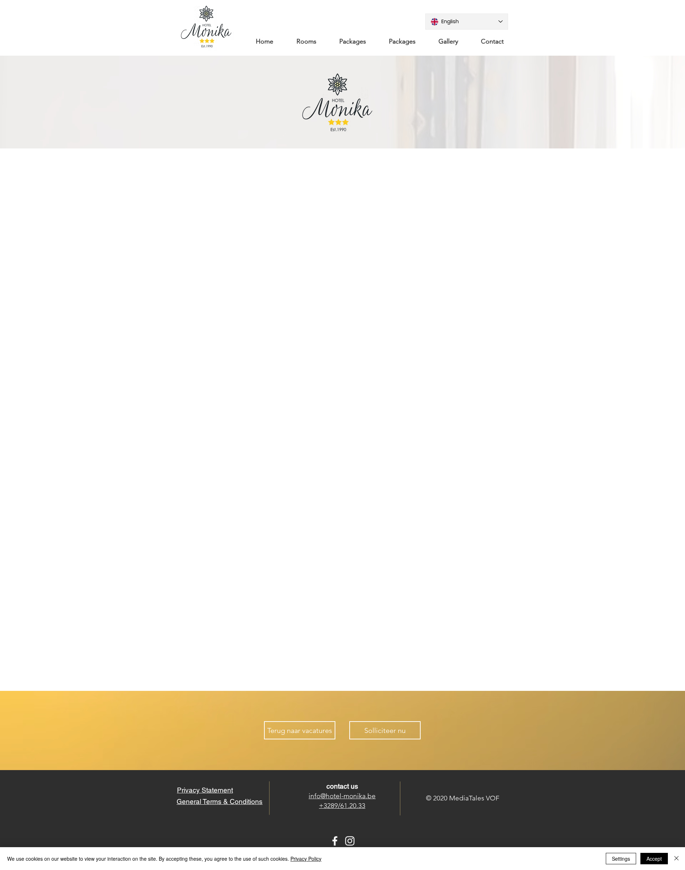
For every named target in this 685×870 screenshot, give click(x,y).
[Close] (676, 858)
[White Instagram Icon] (350, 841)
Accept (654, 858)
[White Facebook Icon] (335, 841)
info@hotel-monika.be (342, 796)
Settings (621, 858)
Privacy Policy (305, 858)
